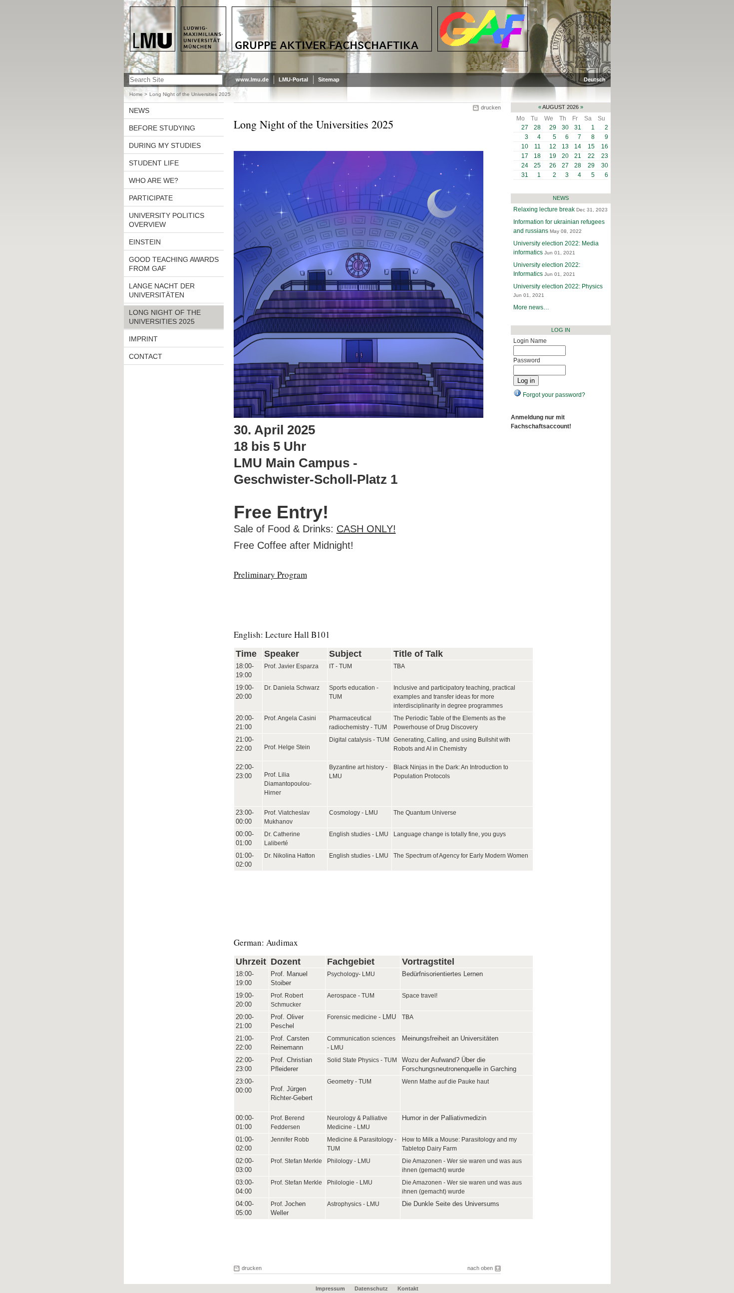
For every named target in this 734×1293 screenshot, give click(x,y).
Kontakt (407, 1289)
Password (526, 360)
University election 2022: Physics (558, 286)
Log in (560, 330)
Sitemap (329, 79)
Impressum (330, 1289)
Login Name (530, 340)
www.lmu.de (252, 79)
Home (136, 94)
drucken (491, 107)
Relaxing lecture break (544, 209)
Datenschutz (371, 1289)
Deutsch (595, 79)
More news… (531, 307)
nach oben (480, 1268)
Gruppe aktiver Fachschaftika (284, 10)
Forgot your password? (553, 394)
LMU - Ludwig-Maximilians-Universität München (172, 15)
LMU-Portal (293, 79)
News (561, 198)
